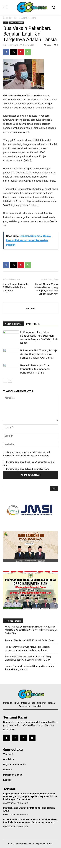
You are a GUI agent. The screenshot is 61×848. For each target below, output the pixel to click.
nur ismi (14, 45)
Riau (16, 18)
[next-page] (10, 381)
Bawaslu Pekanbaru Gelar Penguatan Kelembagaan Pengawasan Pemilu (35, 369)
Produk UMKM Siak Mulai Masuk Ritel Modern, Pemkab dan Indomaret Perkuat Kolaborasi (27, 648)
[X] (13, 52)
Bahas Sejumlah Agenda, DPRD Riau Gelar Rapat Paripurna (15, 287)
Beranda (7, 18)
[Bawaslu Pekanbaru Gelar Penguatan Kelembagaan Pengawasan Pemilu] (11, 369)
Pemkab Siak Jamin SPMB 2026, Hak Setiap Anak (29, 640)
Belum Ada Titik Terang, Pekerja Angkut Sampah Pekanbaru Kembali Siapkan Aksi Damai (38, 354)
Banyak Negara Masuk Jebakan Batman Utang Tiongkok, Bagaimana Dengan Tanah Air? (46, 289)
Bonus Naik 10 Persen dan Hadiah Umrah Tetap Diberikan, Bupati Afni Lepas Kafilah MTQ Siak (28, 658)
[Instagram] (15, 738)
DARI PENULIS (33, 324)
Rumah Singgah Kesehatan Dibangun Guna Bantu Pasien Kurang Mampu (29, 668)
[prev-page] (5, 381)
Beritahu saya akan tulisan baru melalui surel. (28, 469)
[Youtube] (32, 738)
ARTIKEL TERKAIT (14, 324)
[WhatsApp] (28, 52)
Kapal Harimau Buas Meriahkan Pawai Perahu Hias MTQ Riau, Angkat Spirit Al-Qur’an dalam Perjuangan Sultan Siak (31, 630)
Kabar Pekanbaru (28, 18)
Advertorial (9, 803)
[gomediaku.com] (31, 7)
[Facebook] (6, 52)
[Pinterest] (21, 52)
